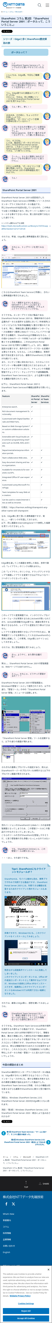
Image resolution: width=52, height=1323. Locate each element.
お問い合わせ (9, 1245)
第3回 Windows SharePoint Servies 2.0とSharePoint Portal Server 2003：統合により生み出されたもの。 (24, 1142)
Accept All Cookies (26, 1318)
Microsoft (18, 12)
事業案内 (7, 1220)
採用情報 (7, 1233)
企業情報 (7, 1239)
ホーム (5, 12)
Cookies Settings (26, 1303)
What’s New (8, 1214)
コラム (11, 12)
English (6, 1252)
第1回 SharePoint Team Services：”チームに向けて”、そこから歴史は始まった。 (27, 1133)
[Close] (48, 1269)
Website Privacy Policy (20, 1296)
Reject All (25, 1311)
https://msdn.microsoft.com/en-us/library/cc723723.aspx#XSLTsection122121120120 (24, 227)
